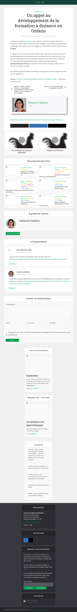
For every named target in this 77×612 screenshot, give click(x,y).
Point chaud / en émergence (59, 172)
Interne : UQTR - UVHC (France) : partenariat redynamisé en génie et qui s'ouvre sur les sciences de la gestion (23, 90)
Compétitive (38, 12)
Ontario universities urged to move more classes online (36, 79)
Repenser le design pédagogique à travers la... (28, 173)
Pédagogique (24, 169)
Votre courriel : (28, 581)
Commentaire (10, 304)
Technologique (25, 188)
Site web (52, 323)
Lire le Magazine (31, 434)
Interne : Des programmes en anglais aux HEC (53, 87)
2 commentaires (36, 36)
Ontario (60, 120)
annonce (29, 41)
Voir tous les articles (13, 233)
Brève (56, 167)
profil (25, 569)
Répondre (12, 263)
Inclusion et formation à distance (28, 203)
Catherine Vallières (50, 36)
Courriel (31, 323)
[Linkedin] (26, 540)
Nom (8, 323)
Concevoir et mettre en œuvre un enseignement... (54, 175)
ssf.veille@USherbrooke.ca (32, 522)
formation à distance (33, 120)
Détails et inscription (32, 388)
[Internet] (31, 540)
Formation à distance (27, 167)
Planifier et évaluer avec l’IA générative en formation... (20, 191)
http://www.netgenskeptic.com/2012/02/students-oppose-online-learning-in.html (37, 259)
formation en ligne (48, 120)
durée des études (17, 120)
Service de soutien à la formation (39, 609)
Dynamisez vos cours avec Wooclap (61, 187)
